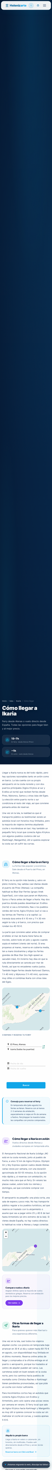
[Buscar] (31, 5)
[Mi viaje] (38, 5)
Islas (11, 701)
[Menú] (45, 5)
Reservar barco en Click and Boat (19, 1452)
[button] (6, 1232)
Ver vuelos (12, 1303)
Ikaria (18, 701)
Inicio (4, 701)
